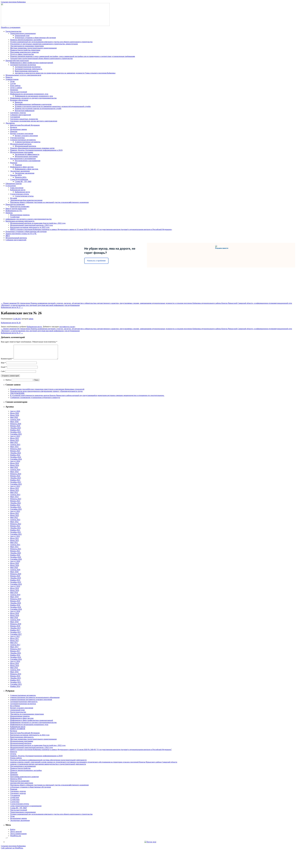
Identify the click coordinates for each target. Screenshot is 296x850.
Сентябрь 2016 (16, 659)
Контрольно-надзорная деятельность (20, 221)
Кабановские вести (17, 190)
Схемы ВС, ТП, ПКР (23, 181)
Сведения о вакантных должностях (24, 119)
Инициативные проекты (20, 215)
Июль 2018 (14, 613)
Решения (13, 163)
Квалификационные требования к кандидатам (33, 104)
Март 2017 (14, 647)
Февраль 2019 (15, 599)
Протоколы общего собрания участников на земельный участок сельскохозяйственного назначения (49, 202)
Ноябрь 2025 (15, 430)
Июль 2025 (14, 438)
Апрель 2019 (15, 595)
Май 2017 (14, 643)
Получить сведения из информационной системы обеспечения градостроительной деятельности (48, 760)
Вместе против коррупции (16, 209)
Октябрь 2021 (15, 532)
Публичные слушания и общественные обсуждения (35, 38)
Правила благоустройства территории (25, 50)
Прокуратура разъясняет (15, 204)
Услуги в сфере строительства (22, 54)
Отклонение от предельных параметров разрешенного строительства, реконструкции (44, 44)
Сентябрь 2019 (16, 584)
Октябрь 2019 (15, 582)
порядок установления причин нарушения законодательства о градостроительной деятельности (48, 764)
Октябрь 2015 (15, 682)
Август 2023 (15, 486)
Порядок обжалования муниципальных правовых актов (32, 148)
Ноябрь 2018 (15, 605)
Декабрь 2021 (15, 528)
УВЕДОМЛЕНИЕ (17, 393)
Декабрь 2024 (15, 453)
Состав (13, 83)
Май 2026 (14, 417)
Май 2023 (14, 492)
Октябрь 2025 (15, 432)
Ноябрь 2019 (15, 580)
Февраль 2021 (15, 549)
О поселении (11, 186)
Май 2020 (14, 568)
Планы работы (16, 758)
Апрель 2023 (15, 495)
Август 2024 (15, 461)
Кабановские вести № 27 (12, 307)
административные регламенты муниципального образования (34, 697)
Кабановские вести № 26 (11, 323)
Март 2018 (14, 622)
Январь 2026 (15, 426)
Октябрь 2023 (15, 482)
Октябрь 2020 (15, 557)
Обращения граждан (14, 184)
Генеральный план (22, 35)
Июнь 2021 (14, 540)
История (13, 198)
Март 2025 (14, 447)
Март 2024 (14, 472)
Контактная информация (24, 111)
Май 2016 (14, 668)
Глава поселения (16, 188)
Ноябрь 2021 (15, 530)
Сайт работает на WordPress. (12, 848)
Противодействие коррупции (17, 61)
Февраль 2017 (15, 649)
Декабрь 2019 (15, 578)
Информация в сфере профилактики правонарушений (31, 63)
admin (31, 319)
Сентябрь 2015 (16, 684)
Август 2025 (15, 436)
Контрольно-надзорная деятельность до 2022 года (29, 227)
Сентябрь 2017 (16, 634)
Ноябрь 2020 (15, 555)
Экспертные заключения (20, 171)
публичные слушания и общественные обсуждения (30, 787)
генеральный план (17, 710)
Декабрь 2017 (15, 628)
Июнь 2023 (14, 490)
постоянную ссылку (67, 327)
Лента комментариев (18, 834)
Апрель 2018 (15, 620)
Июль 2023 (14, 488)
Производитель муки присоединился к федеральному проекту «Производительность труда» (46, 391)
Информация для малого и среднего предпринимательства (33, 98)
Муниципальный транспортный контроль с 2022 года (31, 225)
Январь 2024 (15, 476)
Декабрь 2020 (15, 553)
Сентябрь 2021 (16, 534)
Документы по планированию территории (27, 714)
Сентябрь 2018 (16, 609)
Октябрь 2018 (15, 607)
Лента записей (16, 832)
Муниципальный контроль (20, 144)
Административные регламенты (23, 140)
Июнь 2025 (14, 440)
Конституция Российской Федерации (25, 125)
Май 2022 (14, 517)
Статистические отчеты (19, 194)
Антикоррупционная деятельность (28, 69)
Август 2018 (15, 611)
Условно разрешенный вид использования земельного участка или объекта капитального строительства (51, 42)
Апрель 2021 (15, 545)
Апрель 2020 (15, 570)
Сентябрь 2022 (16, 509)
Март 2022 (14, 522)
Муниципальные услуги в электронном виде (23, 75)
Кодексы (13, 127)
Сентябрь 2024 (16, 459)
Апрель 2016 (15, 670)
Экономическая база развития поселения (26, 200)
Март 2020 (14, 572)
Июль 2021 (14, 538)
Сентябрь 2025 (16, 434)
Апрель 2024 (15, 470)
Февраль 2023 (15, 499)
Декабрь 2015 (15, 678)
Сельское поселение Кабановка (13, 2)
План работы (15, 86)
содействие (14, 797)
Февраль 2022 (15, 524)
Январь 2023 (15, 501)
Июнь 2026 (14, 415)
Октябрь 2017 (15, 632)
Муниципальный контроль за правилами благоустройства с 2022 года (37, 223)
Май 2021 (14, 542)
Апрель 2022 (15, 520)
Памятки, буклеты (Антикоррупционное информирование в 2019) (36, 150)
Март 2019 (14, 597)
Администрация (12, 79)
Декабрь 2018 (15, 603)
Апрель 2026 (15, 419)
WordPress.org (15, 836)
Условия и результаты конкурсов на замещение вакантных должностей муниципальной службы (53, 106)
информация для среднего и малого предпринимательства (29, 219)
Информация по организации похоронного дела (29, 94)
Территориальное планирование (23, 33)
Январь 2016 (15, 676)
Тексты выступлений (18, 92)
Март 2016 (14, 672)
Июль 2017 (14, 638)
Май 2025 (14, 442)
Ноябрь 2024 (15, 455)
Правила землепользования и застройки (26, 40)
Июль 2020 (14, 563)
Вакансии (19, 102)
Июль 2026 (14, 413)
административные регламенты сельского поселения (31, 699)
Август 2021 (15, 536)
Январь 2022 (15, 526)
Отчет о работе (16, 88)
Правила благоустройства (20, 768)
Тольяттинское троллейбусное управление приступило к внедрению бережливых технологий (47, 389)
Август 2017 (15, 636)
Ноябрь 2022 (15, 505)
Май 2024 (14, 467)
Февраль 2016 (15, 674)
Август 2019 (15, 586)
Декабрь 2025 (15, 428)
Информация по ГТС (14, 211)
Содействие (15, 217)
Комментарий (7, 359)
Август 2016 (15, 661)
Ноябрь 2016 (15, 655)
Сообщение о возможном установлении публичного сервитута (35, 397)
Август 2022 (15, 511)
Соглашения (15, 117)
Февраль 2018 (15, 624)
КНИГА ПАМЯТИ (17, 729)
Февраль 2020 (15, 574)
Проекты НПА (16, 175)
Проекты (9, 213)
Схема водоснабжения (19, 179)
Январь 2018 (15, 626)
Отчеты (13, 754)
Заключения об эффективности (27, 154)
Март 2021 (14, 547)
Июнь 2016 (14, 666)
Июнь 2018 (14, 615)
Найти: (8, 380)
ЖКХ (8, 236)
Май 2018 (14, 618)
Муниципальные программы (21, 152)
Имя (3, 363)
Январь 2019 (15, 601)
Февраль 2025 (15, 449)
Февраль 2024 (15, 474)
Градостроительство (13, 31)
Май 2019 (14, 593)
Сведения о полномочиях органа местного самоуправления (33, 121)
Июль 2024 (14, 463)
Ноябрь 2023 (15, 480)
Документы (10, 123)
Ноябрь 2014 (15, 686)
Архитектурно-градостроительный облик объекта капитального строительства (41, 58)
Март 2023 (14, 497)
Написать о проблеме (96, 261)
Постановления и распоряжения (23, 159)
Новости (9, 77)
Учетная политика (17, 138)
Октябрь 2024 (15, 457)
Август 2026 (15, 411)
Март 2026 (14, 422)
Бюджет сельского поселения (21, 133)
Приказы (13, 131)
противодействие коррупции (21, 783)
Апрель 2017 (15, 645)
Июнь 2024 (14, 465)
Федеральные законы (18, 129)
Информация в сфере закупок (22, 167)
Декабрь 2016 (15, 653)
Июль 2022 (14, 513)
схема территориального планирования (25, 806)
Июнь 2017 (14, 640)
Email (4, 367)
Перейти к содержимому (10, 27)
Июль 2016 (14, 663)
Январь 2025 (15, 451)
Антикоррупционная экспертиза (23, 65)
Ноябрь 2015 (15, 680)
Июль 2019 (14, 588)
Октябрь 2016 (15, 657)
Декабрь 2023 (15, 478)
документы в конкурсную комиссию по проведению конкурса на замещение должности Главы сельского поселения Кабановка (65, 73)
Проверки (14, 90)
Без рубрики (15, 706)
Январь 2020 (15, 576)
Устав (12, 81)
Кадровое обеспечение (19, 100)
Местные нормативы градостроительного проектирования (33, 48)
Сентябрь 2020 (16, 559)
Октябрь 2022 (15, 507)
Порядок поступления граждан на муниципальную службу (38, 108)
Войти (12, 829)
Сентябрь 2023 (16, 484)
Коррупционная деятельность (26, 71)
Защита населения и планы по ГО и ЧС (21, 234)
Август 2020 (15, 561)
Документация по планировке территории (27, 46)
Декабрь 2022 (15, 503)
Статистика (14, 802)
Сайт (3, 371)
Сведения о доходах (18, 113)
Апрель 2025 (15, 445)
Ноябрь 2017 (15, 630)
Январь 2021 (15, 551)
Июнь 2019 (14, 590)
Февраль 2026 (15, 424)
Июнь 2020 (14, 565)
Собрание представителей (20, 115)
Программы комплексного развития (24, 52)
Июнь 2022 (14, 515)
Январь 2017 (15, 651)
